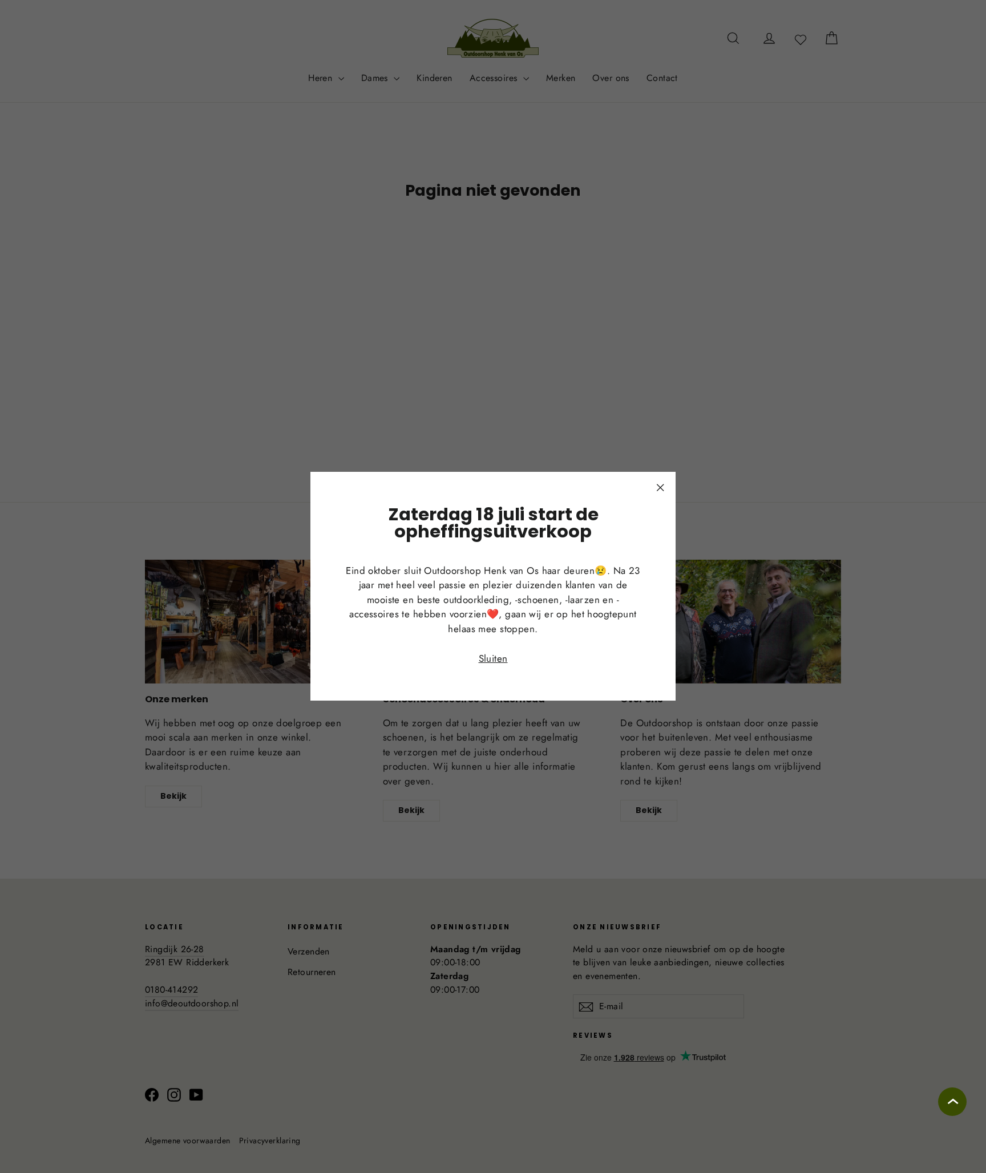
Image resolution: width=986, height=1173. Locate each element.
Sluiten (493, 658)
